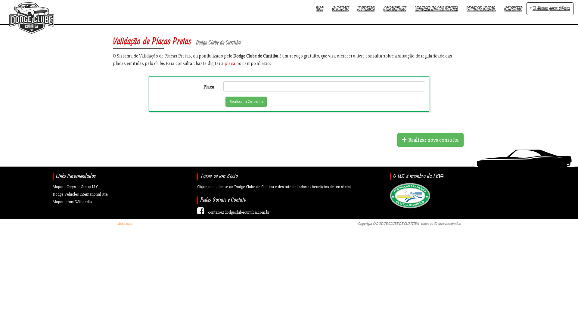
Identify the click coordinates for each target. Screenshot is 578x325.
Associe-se (395, 9)
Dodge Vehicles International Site (80, 194)
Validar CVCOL (481, 9)
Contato (513, 9)
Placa (209, 87)
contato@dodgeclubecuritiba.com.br (238, 212)
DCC (319, 9)
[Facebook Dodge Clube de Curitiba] (200, 212)
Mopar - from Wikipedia (72, 201)
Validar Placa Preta (436, 9)
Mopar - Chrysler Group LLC (75, 186)
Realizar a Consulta (246, 101)
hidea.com (124, 223)
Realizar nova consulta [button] (432, 140)
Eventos (366, 9)
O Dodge (340, 9)
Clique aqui (206, 186)
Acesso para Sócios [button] (553, 8)
